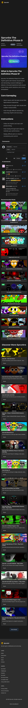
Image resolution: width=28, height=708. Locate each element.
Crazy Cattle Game (5, 681)
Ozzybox (3, 673)
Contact (3, 662)
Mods (2, 653)
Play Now (15, 61)
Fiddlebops (3, 671)
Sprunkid (3, 675)
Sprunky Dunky (4, 677)
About (2, 657)
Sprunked (3, 668)
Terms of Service (5, 690)
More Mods (14, 629)
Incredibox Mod (4, 679)
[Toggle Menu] (26, 2)
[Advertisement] (14, 19)
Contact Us (3, 693)
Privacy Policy (4, 688)
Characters (3, 655)
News (2, 659)
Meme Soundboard (14, 704)
